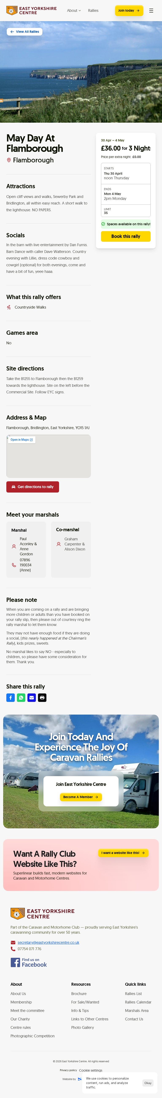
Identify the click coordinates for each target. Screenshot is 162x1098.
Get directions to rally (36, 486)
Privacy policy (68, 1070)
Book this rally (125, 236)
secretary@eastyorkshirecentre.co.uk (48, 942)
